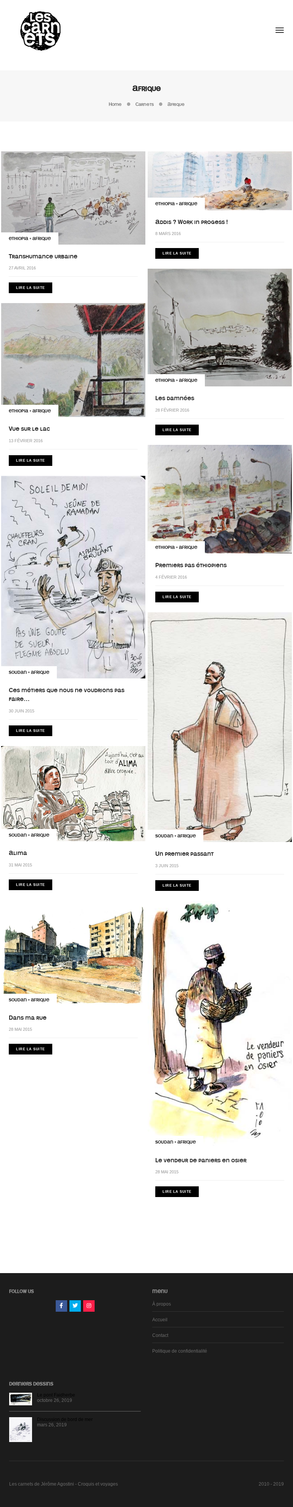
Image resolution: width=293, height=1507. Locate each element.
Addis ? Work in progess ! (191, 222)
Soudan (18, 672)
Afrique (41, 239)
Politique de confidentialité (179, 1351)
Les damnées (174, 398)
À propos (161, 1304)
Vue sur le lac (29, 429)
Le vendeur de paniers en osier (200, 1160)
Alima (18, 853)
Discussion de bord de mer (65, 1419)
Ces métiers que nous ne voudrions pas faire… (66, 694)
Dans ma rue (28, 1018)
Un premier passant (184, 854)
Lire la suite (30, 288)
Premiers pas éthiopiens (191, 565)
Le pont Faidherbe (56, 1395)
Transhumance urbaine (43, 256)
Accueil (159, 1319)
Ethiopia (18, 239)
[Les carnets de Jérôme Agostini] (39, 30)
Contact (160, 1335)
